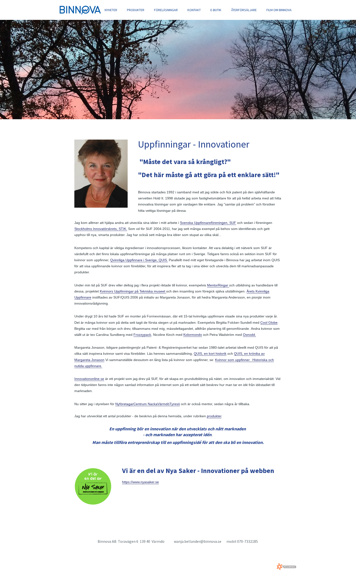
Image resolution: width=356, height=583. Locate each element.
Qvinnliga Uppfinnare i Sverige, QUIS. (139, 260)
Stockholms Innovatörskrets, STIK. (100, 229)
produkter (214, 416)
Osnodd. (249, 335)
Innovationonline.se (89, 379)
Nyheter (111, 10)
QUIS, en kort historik (210, 353)
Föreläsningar (166, 10)
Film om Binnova (279, 10)
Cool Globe (269, 322)
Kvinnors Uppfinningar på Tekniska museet (133, 291)
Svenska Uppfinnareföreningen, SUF (208, 223)
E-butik (215, 10)
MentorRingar (218, 285)
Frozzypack (142, 335)
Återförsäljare (244, 10)
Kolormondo (192, 335)
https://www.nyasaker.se (140, 482)
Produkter (135, 10)
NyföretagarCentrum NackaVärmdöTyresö (147, 404)
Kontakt (194, 10)
